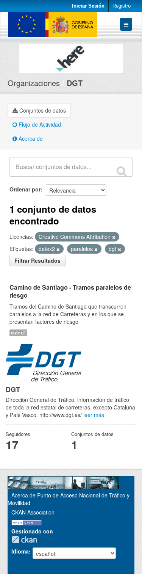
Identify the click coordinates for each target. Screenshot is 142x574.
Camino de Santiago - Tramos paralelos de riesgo (70, 291)
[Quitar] (113, 237)
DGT (75, 82)
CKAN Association (33, 512)
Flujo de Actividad (39, 124)
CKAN (26, 540)
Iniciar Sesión (88, 6)
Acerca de (30, 138)
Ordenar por (25, 189)
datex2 (18, 332)
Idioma (20, 551)
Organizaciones (34, 82)
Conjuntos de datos (42, 110)
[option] (71, 56)
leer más (93, 415)
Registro (121, 6)
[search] (121, 171)
